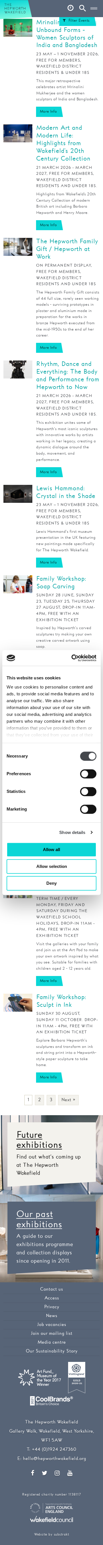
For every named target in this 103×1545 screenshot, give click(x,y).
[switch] (88, 773)
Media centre (51, 1342)
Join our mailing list (51, 1334)
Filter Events (78, 20)
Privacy (51, 1307)
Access (51, 1298)
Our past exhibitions (39, 1219)
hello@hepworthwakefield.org (54, 1459)
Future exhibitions (39, 1140)
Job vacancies (51, 1325)
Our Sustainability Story (52, 1351)
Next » (68, 1100)
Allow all (51, 849)
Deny (51, 883)
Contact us (51, 1289)
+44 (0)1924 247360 (54, 1450)
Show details (72, 832)
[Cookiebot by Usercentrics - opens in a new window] (72, 658)
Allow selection (51, 866)
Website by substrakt (51, 1534)
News (51, 1316)
